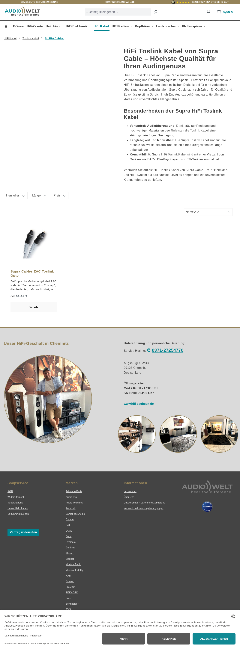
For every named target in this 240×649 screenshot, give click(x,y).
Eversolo (71, 542)
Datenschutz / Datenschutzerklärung (144, 502)
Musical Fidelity (75, 570)
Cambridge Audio (75, 513)
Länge (36, 195)
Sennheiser (72, 603)
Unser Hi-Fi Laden (18, 508)
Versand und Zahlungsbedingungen (143, 508)
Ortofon (70, 581)
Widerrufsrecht (16, 497)
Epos (68, 536)
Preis (57, 195)
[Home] (6, 26)
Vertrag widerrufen (23, 532)
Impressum (130, 491)
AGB (10, 491)
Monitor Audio (73, 564)
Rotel (69, 598)
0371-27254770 (167, 350)
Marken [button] (72, 483)
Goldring (70, 547)
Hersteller (13, 195)
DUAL (69, 530)
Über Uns (129, 497)
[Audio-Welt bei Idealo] (207, 506)
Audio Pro (71, 497)
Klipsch (70, 553)
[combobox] (118, 12)
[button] (137, 434)
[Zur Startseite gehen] (22, 11)
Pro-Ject (70, 587)
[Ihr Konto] (208, 12)
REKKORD (72, 592)
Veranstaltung (15, 502)
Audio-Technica (74, 502)
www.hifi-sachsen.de (139, 403)
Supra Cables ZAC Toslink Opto (32, 273)
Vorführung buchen (18, 513)
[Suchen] (155, 12)
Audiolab (70, 508)
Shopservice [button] (18, 483)
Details (33, 307)
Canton (70, 519)
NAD (68, 575)
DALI (68, 525)
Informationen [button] (135, 483)
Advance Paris (74, 491)
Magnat (70, 558)
